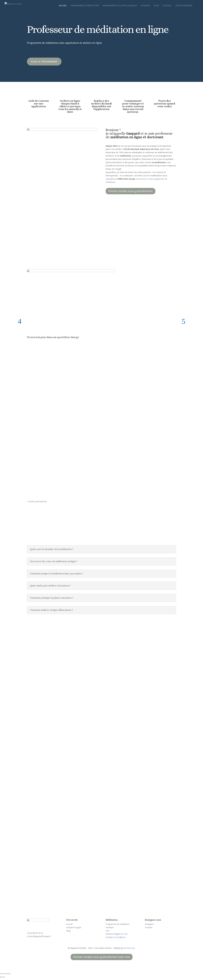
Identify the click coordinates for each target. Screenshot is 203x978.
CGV (107, 930)
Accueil (63, 6)
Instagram (149, 924)
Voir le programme (44, 61)
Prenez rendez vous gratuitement (130, 191)
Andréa (35, 816)
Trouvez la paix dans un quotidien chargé (53, 337)
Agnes (34, 862)
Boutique (110, 927)
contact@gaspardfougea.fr (39, 936)
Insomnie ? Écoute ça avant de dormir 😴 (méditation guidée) (64, 475)
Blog (156, 6)
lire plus (33, 682)
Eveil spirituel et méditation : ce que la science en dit (59, 409)
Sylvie (34, 737)
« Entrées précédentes (37, 501)
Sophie (34, 777)
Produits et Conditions (116, 937)
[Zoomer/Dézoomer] (1, 973)
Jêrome (34, 665)
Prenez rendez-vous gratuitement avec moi (101, 957)
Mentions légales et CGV (116, 934)
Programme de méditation (84, 6)
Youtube (148, 927)
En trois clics (129, 948)
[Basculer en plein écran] (4, 973)
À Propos (145, 6)
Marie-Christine (41, 704)
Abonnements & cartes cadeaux (120, 6)
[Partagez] (7, 973)
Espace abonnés (184, 6)
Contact (167, 6)
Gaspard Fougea (73, 927)
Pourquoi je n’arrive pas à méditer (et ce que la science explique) (66, 442)
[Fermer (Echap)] (9, 973)
